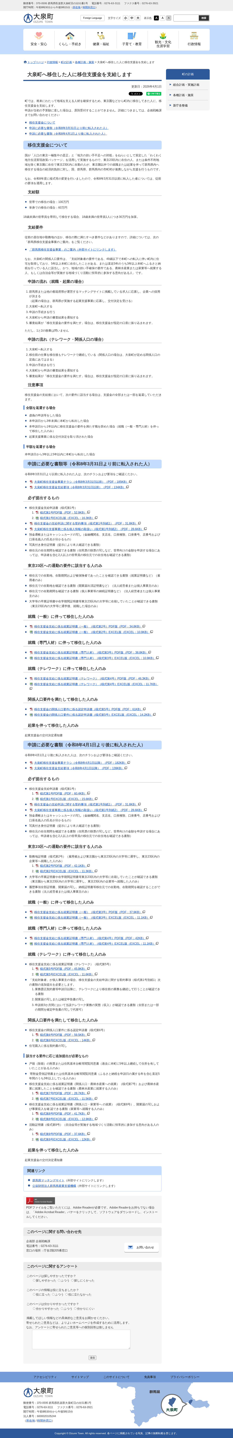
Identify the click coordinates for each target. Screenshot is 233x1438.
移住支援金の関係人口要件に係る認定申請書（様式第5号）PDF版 (88, 709)
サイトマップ (80, 1376)
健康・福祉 (101, 44)
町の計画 (66, 62)
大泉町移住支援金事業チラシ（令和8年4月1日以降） (80, 762)
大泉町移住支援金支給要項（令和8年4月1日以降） (79, 768)
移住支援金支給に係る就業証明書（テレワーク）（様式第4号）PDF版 (92, 678)
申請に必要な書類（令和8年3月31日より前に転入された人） (68, 128)
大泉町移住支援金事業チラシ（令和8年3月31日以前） (81, 481)
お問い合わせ (145, 1247)
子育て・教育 (132, 44)
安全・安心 (39, 44)
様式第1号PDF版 (63, 512)
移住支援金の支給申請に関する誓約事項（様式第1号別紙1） (86, 523)
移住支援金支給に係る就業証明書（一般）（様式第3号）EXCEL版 (91, 917)
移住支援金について (42, 122)
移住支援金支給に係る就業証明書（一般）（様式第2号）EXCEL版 (92, 632)
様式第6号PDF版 (63, 1034)
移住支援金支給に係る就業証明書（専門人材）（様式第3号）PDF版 (91, 652)
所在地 (76, 7)
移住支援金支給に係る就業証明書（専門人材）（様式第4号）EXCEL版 (94, 943)
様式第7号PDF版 (63, 1093)
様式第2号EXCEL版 (67, 871)
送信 (92, 1357)
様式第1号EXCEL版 (67, 518)
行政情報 (194, 44)
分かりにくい (85, 1308)
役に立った (43, 1294)
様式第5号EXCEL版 (67, 974)
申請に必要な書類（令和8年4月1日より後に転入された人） (68, 133)
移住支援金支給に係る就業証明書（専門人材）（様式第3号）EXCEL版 (94, 658)
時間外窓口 (89, 7)
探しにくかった (84, 1280)
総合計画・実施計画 (186, 84)
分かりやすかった (47, 1308)
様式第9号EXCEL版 (66, 1139)
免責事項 (150, 1376)
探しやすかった (46, 1280)
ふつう (65, 1280)
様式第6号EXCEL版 (66, 1040)
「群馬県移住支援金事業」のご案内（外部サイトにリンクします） (72, 249)
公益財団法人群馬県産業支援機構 (54, 1185)
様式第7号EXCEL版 (67, 1098)
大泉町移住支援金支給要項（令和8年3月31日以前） (80, 487)
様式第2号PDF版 (63, 865)
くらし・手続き (69, 44)
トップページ (35, 62)
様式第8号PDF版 (63, 1113)
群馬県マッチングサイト (48, 1180)
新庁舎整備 (180, 105)
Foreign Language (92, 18)
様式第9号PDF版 (63, 1134)
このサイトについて (116, 1376)
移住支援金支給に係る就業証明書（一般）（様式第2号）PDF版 (88, 626)
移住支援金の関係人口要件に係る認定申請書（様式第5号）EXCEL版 (93, 714)
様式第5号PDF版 (63, 968)
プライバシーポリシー (185, 1376)
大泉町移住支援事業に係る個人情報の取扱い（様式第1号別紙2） (88, 529)
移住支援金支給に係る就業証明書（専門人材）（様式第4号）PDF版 (89, 938)
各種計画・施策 (84, 62)
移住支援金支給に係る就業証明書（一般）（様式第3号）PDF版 (88, 912)
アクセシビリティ (45, 1376)
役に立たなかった (80, 1294)
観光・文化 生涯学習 (163, 44)
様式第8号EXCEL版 (67, 1119)
